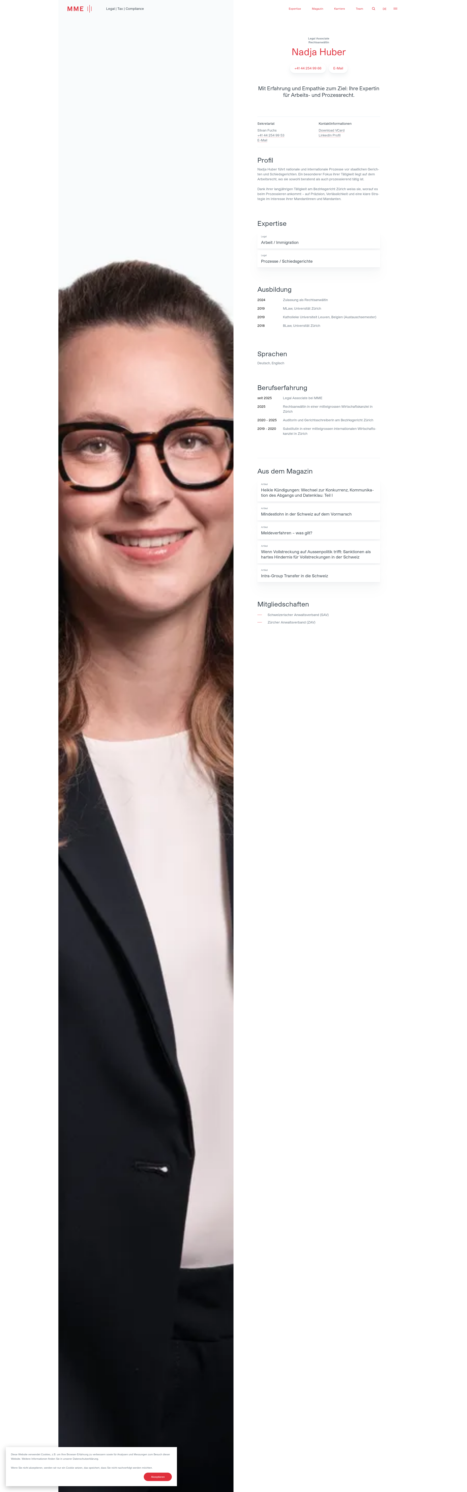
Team (359, 8)
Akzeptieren (158, 1476)
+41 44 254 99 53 (270, 135)
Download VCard (332, 130)
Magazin (317, 8)
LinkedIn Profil (330, 135)
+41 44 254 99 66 (307, 68)
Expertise (295, 8)
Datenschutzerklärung (85, 1458)
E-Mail (262, 140)
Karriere (339, 8)
